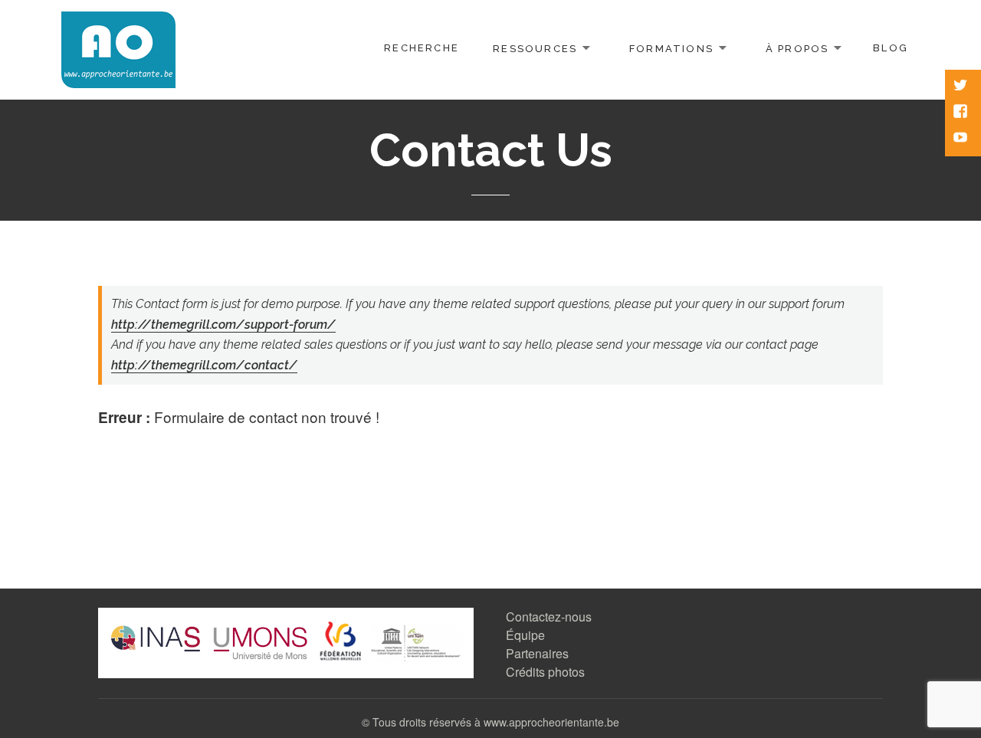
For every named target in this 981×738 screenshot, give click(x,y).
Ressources (535, 48)
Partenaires (537, 653)
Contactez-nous (549, 616)
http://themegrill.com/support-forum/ (223, 324)
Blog (890, 48)
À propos (797, 48)
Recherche (421, 48)
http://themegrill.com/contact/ (204, 365)
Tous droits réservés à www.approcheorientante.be (495, 722)
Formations (671, 48)
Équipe (525, 635)
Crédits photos (545, 672)
